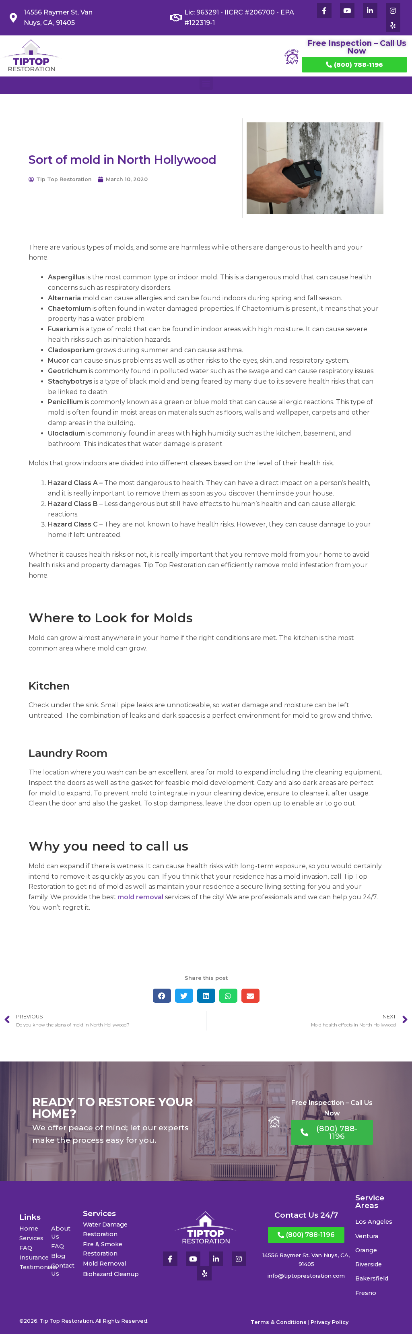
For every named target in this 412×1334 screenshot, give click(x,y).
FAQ (25, 1247)
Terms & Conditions (279, 1322)
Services (31, 1238)
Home (28, 1228)
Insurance (34, 1257)
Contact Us (62, 1269)
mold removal (141, 897)
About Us (60, 1232)
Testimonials (35, 1267)
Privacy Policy (329, 1322)
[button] (206, 83)
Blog (58, 1256)
